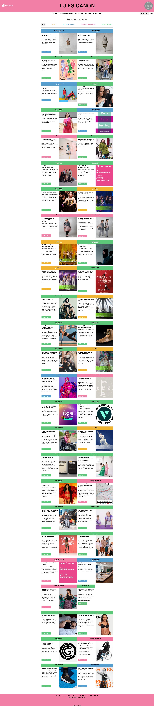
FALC (151, 13)
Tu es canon (61, 13)
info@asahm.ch (73, 697)
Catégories (88, 13)
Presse (94, 13)
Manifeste (69, 13)
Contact (99, 13)
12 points (53, 24)
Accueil (54, 13)
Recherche (144, 13)
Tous (43, 24)
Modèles (80, 13)
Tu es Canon (77, 5)
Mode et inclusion (107, 24)
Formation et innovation (88, 24)
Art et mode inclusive (69, 24)
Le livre (75, 13)
